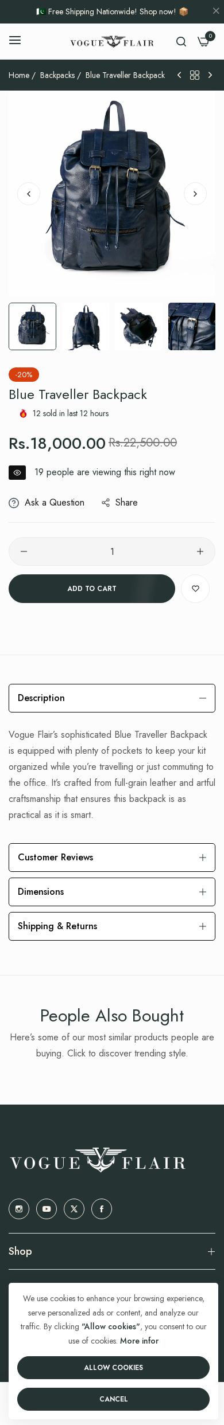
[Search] (181, 41)
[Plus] (200, 551)
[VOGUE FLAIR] (112, 41)
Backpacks (57, 75)
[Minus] (24, 551)
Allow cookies (113, 1368)
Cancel (113, 1399)
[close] (216, 12)
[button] (195, 193)
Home (19, 75)
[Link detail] (19, 1209)
